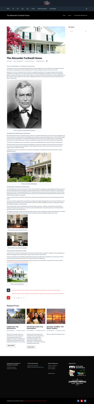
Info (28, 8)
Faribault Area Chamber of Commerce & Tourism (35, 400)
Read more (11, 345)
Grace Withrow (11, 330)
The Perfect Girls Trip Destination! (35, 327)
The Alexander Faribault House (24, 58)
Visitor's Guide (51, 367)
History (69, 15)
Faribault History (28, 290)
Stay (23, 8)
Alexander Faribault (16, 290)
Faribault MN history (43, 290)
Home (8, 8)
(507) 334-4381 (34, 365)
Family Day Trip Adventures (12, 327)
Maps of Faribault (52, 365)
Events (33, 8)
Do (13, 8)
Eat (18, 8)
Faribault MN (35, 290)
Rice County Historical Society (48, 293)
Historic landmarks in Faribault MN (28, 293)
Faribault (22, 290)
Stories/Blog (53, 8)
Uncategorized (20, 61)
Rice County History (59, 293)
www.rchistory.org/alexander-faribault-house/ (18, 262)
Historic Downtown (42, 8)
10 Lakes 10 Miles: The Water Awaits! (55, 327)
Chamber (10, 61)
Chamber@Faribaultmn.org (37, 367)
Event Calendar (51, 368)
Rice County (38, 293)
